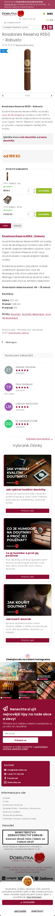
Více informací (34, 897)
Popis (5, 225)
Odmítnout (37, 911)
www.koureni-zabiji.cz (18, 332)
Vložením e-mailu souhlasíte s (25, 748)
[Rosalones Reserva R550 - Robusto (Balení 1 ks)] (7, 176)
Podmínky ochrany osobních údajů (19, 818)
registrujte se (10, 4)
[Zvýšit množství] (34, 189)
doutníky (16, 314)
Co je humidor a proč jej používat (22, 554)
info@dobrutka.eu (17, 770)
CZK (47, 20)
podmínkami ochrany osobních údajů (25, 747)
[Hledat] (38, 27)
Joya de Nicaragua (12, 114)
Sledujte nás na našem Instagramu (28, 659)
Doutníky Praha (23, 872)
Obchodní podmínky (12, 815)
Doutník (35, 872)
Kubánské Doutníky (22, 868)
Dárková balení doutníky (32, 870)
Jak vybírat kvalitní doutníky (26, 489)
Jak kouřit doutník (18, 619)
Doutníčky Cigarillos (42, 868)
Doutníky (7, 868)
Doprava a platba (11, 811)
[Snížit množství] (34, 192)
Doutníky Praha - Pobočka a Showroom (22, 808)
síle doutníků (28, 137)
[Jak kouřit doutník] (27, 600)
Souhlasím (28, 902)
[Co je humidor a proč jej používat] (27, 534)
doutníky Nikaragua (33, 314)
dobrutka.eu (14, 782)
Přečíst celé (27, 510)
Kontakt (6, 798)
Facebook (12, 778)
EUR (51, 20)
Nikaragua (11, 342)
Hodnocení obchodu (13, 805)
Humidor (15, 870)
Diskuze (17, 225)
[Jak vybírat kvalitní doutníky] (27, 470)
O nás (6, 801)
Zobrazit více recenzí (38, 438)
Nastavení (20, 911)
